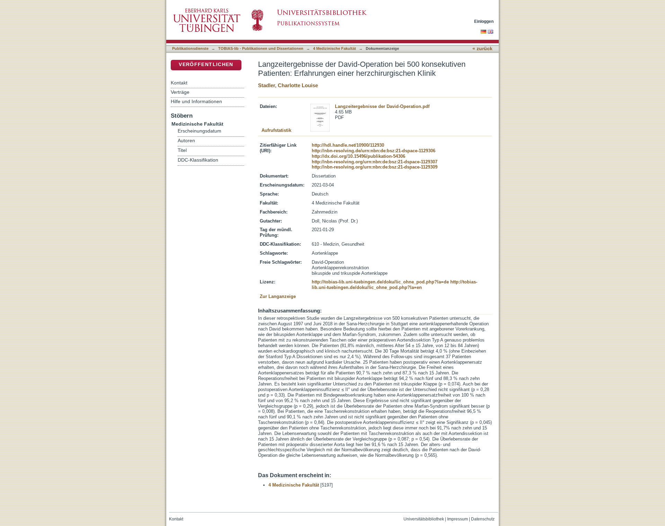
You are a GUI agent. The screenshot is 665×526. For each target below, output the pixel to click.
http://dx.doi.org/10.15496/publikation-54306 (358, 156)
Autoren (186, 140)
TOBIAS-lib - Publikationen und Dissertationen (260, 48)
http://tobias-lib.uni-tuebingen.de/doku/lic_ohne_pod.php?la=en (394, 284)
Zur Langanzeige (278, 296)
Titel (182, 150)
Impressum (457, 519)
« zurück (482, 48)
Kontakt (179, 82)
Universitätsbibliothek (424, 519)
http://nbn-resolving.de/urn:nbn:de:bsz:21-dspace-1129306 (373, 150)
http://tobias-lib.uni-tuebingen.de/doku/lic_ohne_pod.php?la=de (380, 281)
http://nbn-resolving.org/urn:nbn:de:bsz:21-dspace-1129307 (374, 161)
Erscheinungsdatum (199, 131)
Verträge (180, 92)
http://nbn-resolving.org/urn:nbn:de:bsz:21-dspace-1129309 (374, 167)
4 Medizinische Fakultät (334, 48)
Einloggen (484, 21)
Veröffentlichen (206, 64)
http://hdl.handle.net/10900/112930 (348, 145)
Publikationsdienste (190, 48)
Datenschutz (483, 519)
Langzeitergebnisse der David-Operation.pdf (382, 106)
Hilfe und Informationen (196, 101)
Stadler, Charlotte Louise (288, 85)
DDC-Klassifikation (198, 160)
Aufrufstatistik (276, 130)
